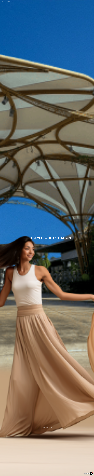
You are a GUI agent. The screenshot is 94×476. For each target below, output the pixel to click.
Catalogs (32, 1)
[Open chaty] (91, 473)
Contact (37, 1)
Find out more (47, 427)
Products (15, 1)
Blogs (26, 1)
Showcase (20, 1)
